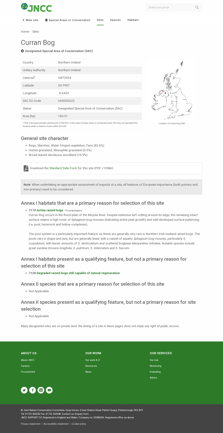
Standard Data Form (63, 168)
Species (115, 20)
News (88, 371)
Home (25, 31)
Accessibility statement (56, 423)
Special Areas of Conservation (69, 20)
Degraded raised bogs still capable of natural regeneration (78, 273)
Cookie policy (79, 423)
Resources (91, 365)
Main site (31, 20)
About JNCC (27, 360)
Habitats (133, 20)
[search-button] (197, 7)
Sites (100, 20)
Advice (153, 377)
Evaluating (155, 371)
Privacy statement (30, 423)
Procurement (28, 371)
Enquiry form (82, 413)
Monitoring (155, 365)
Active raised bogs (50, 210)
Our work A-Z (92, 360)
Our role (154, 360)
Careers (25, 365)
